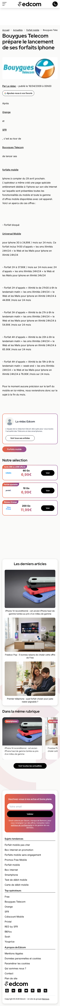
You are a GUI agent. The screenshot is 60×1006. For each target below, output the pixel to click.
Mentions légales (14, 953)
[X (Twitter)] (39, 990)
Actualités (18, 30)
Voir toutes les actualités (30, 766)
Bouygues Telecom (13, 147)
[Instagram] (32, 990)
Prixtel (8, 921)
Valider (30, 814)
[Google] (7, 990)
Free (7, 896)
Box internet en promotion (19, 849)
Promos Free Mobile (16, 859)
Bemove (45, 999)
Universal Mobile (11, 233)
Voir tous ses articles (20, 438)
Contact (9, 973)
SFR (4, 129)
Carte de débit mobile (17, 884)
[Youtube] (26, 990)
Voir (48, 473)
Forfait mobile (32, 30)
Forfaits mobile (14, 449)
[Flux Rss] (45, 990)
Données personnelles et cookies (23, 958)
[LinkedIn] (13, 990)
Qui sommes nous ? (15, 968)
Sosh (7, 936)
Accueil (5, 30)
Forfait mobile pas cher (17, 844)
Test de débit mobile (16, 879)
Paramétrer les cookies (17, 963)
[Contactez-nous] (55, 4)
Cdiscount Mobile (14, 916)
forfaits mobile (10, 169)
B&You (8, 931)
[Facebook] (19, 990)
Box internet (11, 869)
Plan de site (11, 978)
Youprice (9, 941)
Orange (6, 112)
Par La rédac (9, 86)
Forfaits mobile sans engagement (23, 854)
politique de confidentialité (21, 825)
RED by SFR (11, 926)
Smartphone (11, 874)
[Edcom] (29, 4)
